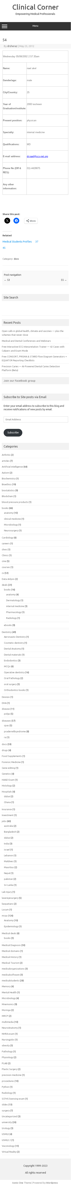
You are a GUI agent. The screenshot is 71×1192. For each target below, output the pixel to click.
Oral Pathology (12, 678)
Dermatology (13, 600)
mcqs (4, 915)
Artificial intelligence (12, 466)
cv (3, 573)
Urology (6, 1128)
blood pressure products (15, 502)
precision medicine (11, 1075)
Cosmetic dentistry (14, 642)
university (7, 1122)
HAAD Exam (8, 779)
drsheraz (12, 46)
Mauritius (9, 867)
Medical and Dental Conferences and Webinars (26, 341)
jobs (4, 821)
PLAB (4, 1063)
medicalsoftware (11, 974)
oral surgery (10, 684)
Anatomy (8, 920)
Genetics (6, 773)
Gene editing (8, 768)
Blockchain (7, 496)
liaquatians (7, 903)
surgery (6, 1110)
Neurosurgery (11, 530)
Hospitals (7, 791)
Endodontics (10, 660)
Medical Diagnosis (11, 945)
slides (5, 1104)
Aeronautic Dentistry (15, 636)
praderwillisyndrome (15, 731)
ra (5, 737)
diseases (6, 720)
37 (36, 241)
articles (5, 461)
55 (64, 279)
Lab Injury (7, 892)
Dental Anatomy (12, 648)
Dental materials (12, 654)
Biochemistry (8, 478)
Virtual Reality (9, 1151)
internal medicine (15, 606)
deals (4, 585)
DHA (4, 703)
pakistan (8, 879)
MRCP (5, 1016)
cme (4, 561)
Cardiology (7, 537)
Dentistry (6, 632)
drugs (5, 750)
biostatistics (8, 490)
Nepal (7, 873)
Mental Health (9, 992)
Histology (7, 785)
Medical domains (11, 951)
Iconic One (17, 1182)
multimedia (8, 1022)
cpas (6, 725)
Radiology (11, 618)
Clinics (5, 555)
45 (4, 247)
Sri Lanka (8, 885)
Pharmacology (13, 612)
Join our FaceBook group (19, 380)
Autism (5, 472)
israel (7, 849)
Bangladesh (10, 831)
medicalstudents (10, 980)
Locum (5, 909)
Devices (6, 697)
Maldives (8, 861)
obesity (6, 1045)
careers (6, 543)
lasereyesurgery (10, 898)
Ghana (7, 802)
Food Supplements (12, 756)
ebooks (8, 625)
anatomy (8, 512)
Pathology (7, 1051)
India (6, 843)
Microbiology (11, 524)
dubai (7, 796)
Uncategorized (9, 1116)
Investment (7, 815)
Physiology (7, 1057)
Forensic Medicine (11, 762)
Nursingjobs (8, 1039)
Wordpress (52, 1182)
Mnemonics (8, 1004)
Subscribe (13, 432)
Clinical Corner (35, 7)
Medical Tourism (10, 963)
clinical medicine (12, 518)
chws (4, 549)
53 (7, 279)
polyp (7, 713)
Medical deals (9, 933)
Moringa (6, 1010)
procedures (8, 1081)
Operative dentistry (14, 672)
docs (16, 258)
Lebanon (8, 855)
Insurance (7, 809)
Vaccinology (8, 1146)
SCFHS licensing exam (13, 1098)
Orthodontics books (14, 690)
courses (6, 567)
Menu (35, 25)
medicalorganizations (13, 968)
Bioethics (6, 484)
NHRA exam (8, 1033)
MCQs (7, 666)
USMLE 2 (6, 1140)
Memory (6, 986)
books (5, 508)
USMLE (5, 1134)
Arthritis (6, 454)
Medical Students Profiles (17, 241)
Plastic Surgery (9, 1069)
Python (5, 1087)
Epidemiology (11, 926)
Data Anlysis (8, 579)
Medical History (10, 957)
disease (6, 709)
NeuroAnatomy (10, 1027)
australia (8, 826)
